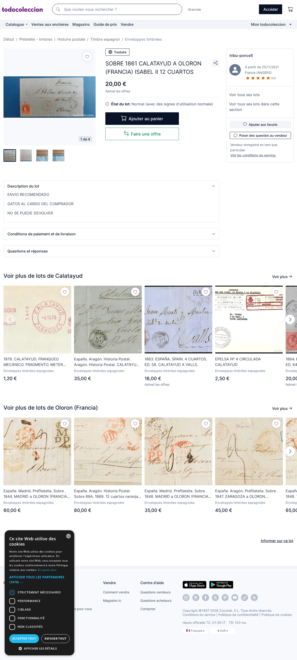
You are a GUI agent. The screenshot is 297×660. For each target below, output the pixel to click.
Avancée (194, 9)
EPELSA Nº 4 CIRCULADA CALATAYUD (238, 362)
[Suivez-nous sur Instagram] (186, 597)
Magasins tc (112, 600)
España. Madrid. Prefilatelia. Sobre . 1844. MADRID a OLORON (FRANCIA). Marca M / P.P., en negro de (36, 494)
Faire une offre (146, 134)
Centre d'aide (152, 582)
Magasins (81, 24)
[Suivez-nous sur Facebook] (205, 597)
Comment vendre (116, 592)
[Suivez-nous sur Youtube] (234, 597)
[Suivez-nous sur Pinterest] (225, 597)
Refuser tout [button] (55, 639)
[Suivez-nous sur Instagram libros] (195, 597)
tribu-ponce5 (241, 55)
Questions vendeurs (155, 592)
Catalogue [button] (15, 24)
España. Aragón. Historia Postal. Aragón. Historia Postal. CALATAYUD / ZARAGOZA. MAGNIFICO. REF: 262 (108, 362)
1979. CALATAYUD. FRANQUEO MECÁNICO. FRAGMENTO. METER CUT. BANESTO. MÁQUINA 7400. (33, 362)
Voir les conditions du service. (253, 155)
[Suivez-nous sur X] (215, 597)
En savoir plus (47, 570)
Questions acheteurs (155, 600)
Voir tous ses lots (244, 94)
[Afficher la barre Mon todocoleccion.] (290, 24)
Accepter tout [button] (24, 639)
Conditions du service (199, 615)
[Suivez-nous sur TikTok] (244, 597)
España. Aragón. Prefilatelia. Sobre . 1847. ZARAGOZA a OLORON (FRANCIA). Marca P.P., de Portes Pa (247, 494)
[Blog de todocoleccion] (254, 597)
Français (197, 630)
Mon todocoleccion (268, 24)
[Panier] (290, 9)
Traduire (120, 52)
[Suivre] (87, 56)
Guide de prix (105, 24)
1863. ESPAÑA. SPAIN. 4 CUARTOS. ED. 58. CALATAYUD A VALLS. (176, 362)
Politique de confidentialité (238, 615)
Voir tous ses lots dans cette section (254, 107)
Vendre (127, 24)
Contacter (147, 609)
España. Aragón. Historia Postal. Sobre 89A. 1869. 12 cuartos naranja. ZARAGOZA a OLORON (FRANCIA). (106, 494)
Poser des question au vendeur (263, 135)
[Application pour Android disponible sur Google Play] (221, 584)
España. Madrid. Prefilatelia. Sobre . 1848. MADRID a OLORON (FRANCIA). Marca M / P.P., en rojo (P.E (178, 494)
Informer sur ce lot (277, 540)
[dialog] (39, 592)
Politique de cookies (276, 615)
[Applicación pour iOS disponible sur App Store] (195, 584)
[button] (111, 186)
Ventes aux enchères (50, 24)
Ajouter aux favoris (263, 124)
